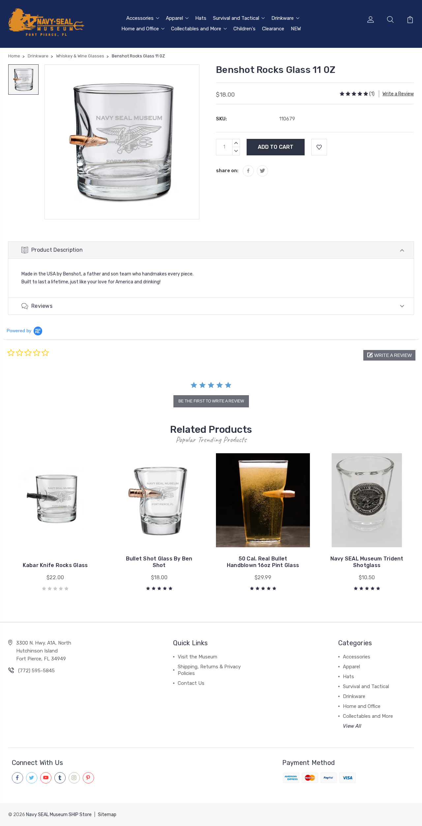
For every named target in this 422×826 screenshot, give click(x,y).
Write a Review (398, 94)
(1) (372, 94)
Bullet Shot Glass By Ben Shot (159, 562)
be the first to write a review (211, 401)
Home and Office (140, 29)
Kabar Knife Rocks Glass (55, 565)
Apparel (174, 18)
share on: (227, 171)
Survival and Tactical (236, 18)
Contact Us (191, 683)
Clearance (273, 29)
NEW (296, 29)
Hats (200, 18)
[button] (389, 355)
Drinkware (282, 18)
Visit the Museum (197, 657)
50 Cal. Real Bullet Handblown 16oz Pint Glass (263, 562)
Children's (244, 29)
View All (352, 726)
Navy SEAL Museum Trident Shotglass (367, 562)
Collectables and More (196, 29)
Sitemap (107, 814)
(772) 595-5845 (36, 671)
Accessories (140, 18)
